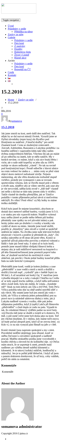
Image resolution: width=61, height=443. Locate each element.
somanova (17, 121)
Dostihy (18, 49)
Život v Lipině (21, 54)
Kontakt (12, 75)
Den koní (19, 43)
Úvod (11, 25)
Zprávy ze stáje (15, 34)
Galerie (11, 37)
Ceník (11, 72)
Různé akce (20, 57)
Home (11, 99)
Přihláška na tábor (23, 31)
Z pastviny (19, 46)
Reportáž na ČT (22, 69)
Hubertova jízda (22, 52)
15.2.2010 (7, 127)
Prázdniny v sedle (17, 28)
